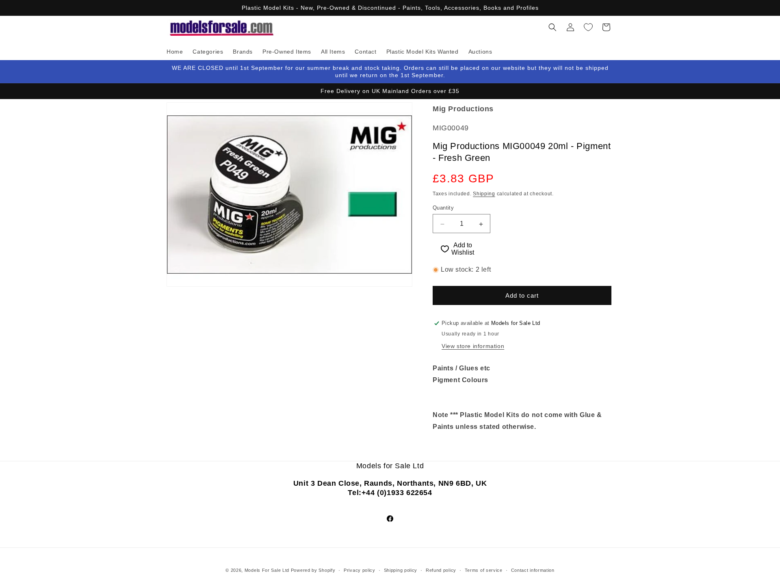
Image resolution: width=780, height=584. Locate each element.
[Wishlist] (588, 27)
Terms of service (484, 570)
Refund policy (441, 570)
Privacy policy (359, 570)
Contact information (533, 570)
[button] (552, 27)
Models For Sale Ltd (267, 570)
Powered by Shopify (313, 570)
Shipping (484, 194)
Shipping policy (401, 570)
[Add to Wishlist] (441, 249)
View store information (473, 346)
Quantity (443, 208)
